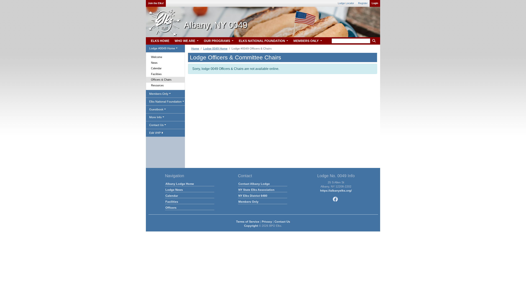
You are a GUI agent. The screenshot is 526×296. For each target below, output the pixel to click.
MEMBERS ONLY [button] (306, 41)
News (154, 62)
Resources (157, 85)
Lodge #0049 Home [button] (162, 48)
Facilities (156, 74)
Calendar (156, 68)
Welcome (156, 57)
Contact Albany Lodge (254, 183)
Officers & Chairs (161, 79)
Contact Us (282, 221)
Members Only (248, 201)
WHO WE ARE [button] (185, 41)
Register (363, 3)
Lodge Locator (346, 3)
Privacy (267, 221)
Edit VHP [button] (155, 132)
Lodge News (174, 189)
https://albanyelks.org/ (336, 190)
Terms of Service (247, 221)
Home (195, 48)
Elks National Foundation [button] (165, 101)
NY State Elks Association (256, 189)
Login (375, 3)
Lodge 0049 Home (215, 48)
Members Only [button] (158, 93)
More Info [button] (155, 117)
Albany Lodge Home (179, 183)
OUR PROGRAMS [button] (217, 41)
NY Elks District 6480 (252, 195)
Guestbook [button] (156, 109)
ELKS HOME (160, 41)
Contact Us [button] (156, 125)
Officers (170, 207)
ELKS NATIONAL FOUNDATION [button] (262, 41)
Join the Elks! (156, 3)
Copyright (251, 225)
